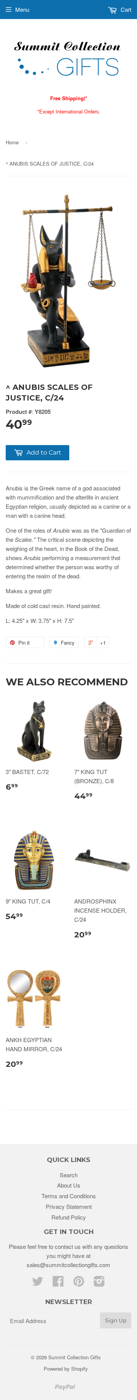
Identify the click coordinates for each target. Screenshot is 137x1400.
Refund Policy (68, 1217)
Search (69, 1175)
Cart (125, 9)
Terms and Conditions (68, 1196)
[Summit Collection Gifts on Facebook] (58, 1283)
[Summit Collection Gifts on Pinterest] (78, 1283)
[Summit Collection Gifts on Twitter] (37, 1283)
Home (12, 142)
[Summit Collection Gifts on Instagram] (99, 1283)
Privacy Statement (69, 1206)
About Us (68, 1185)
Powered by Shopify (66, 1368)
